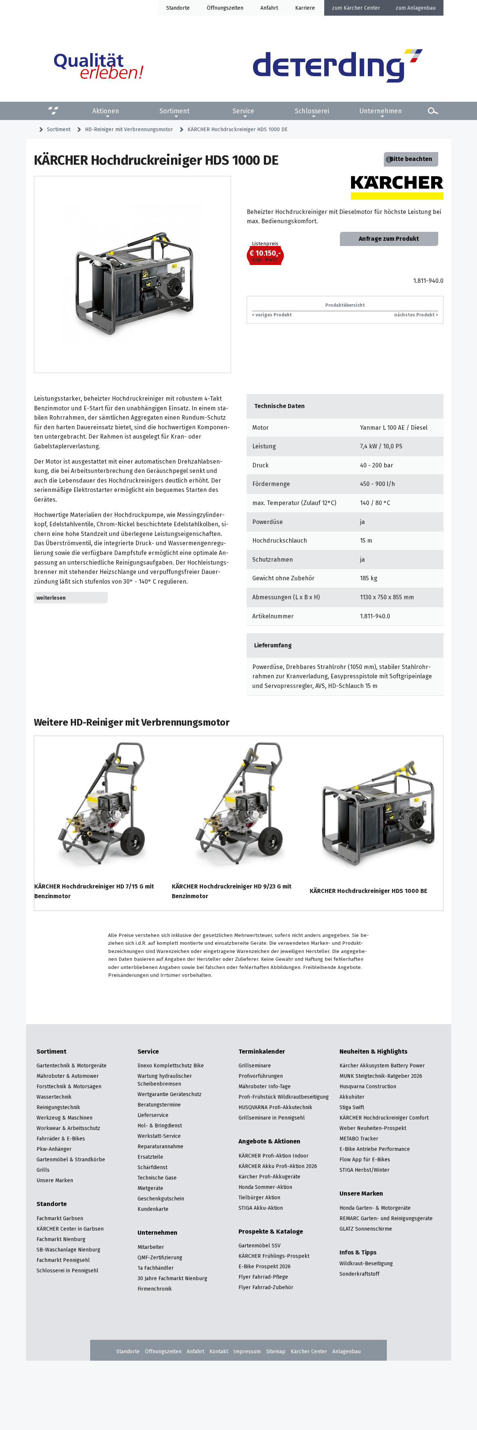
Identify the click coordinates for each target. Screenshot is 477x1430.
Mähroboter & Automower (68, 1076)
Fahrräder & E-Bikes (61, 1138)
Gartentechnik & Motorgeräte (72, 1065)
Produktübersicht (345, 305)
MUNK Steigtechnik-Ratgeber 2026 (380, 1076)
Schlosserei (312, 110)
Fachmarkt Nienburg (61, 1239)
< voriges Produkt (272, 315)
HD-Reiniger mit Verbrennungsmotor (129, 129)
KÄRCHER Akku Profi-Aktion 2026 (277, 1166)
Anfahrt (269, 8)
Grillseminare (254, 1065)
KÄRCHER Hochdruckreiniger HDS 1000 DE (237, 129)
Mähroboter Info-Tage (264, 1086)
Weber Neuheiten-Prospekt (372, 1128)
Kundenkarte (153, 1209)
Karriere (305, 8)
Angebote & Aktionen (269, 1141)
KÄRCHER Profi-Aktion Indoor (273, 1155)
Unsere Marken (55, 1180)
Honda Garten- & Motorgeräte (375, 1208)
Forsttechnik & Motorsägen (69, 1086)
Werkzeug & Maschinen (64, 1117)
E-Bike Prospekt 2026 (264, 1266)
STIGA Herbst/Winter (364, 1170)
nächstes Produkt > (415, 315)
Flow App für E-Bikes (364, 1159)
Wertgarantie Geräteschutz (170, 1094)
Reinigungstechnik (58, 1107)
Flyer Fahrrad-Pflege (263, 1277)
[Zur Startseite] (338, 67)
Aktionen (105, 110)
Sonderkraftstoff (359, 1274)
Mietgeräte (150, 1188)
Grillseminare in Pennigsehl (271, 1117)
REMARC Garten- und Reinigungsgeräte (386, 1218)
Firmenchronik (155, 1288)
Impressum (247, 1351)
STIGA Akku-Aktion (260, 1208)
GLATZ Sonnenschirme (365, 1228)
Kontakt (218, 1351)
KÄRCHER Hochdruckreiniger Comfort (384, 1117)
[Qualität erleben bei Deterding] (98, 67)
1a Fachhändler (156, 1268)
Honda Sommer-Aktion (265, 1187)
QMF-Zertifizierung (160, 1257)
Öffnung (216, 8)
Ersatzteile (150, 1157)
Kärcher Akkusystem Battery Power (382, 1065)
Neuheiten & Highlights (373, 1052)
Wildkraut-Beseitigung (366, 1263)
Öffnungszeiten (163, 1351)
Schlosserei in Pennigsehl (67, 1270)
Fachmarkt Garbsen (60, 1218)
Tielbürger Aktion (259, 1197)
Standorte (178, 8)
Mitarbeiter (151, 1247)
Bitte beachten (411, 159)
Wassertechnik (54, 1097)
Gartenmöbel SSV (259, 1245)
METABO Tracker (358, 1138)
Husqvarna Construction (367, 1086)
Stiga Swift (351, 1107)
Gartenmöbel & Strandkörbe (71, 1159)
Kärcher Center (362, 8)
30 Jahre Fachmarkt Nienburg (172, 1278)
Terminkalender (261, 1052)
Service (243, 110)
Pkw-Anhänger (54, 1149)
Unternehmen (380, 110)
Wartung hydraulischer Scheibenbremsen (165, 1080)
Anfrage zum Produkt (389, 238)
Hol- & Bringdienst (160, 1125)
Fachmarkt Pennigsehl (63, 1260)
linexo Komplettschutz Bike (171, 1065)
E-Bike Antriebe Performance (374, 1149)
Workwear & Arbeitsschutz (68, 1128)
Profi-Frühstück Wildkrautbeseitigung (283, 1097)
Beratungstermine (159, 1104)
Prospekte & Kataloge (270, 1232)
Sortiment (174, 110)
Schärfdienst (152, 1167)
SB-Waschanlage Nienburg (68, 1249)
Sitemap (275, 1351)
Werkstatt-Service (159, 1136)
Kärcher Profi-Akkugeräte (269, 1176)
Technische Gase (157, 1177)
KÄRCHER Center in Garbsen (70, 1228)
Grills (43, 1170)
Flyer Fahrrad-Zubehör (265, 1287)
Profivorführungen (260, 1076)
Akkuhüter (351, 1097)
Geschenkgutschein (161, 1198)
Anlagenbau (421, 8)
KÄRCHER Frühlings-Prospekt (273, 1256)
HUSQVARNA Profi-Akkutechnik (275, 1107)
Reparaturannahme (160, 1146)
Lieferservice (153, 1115)
